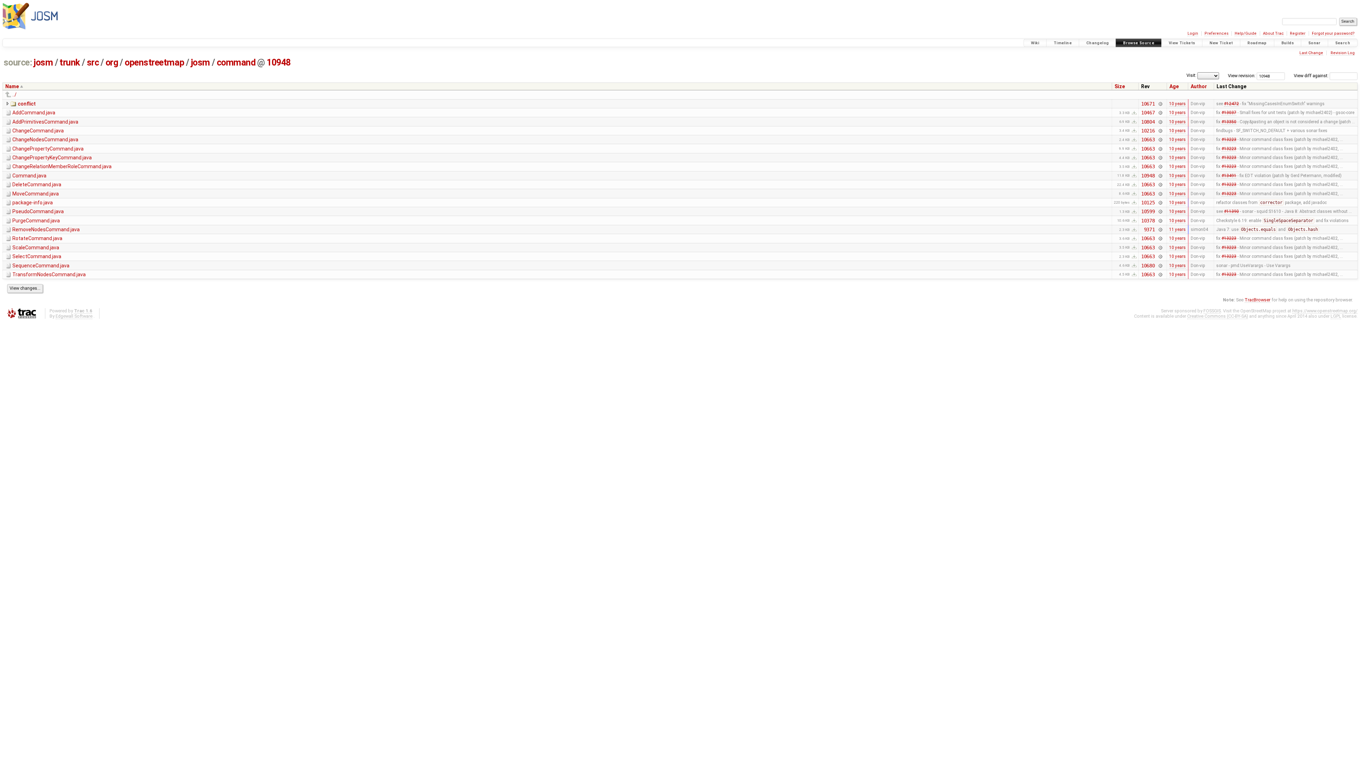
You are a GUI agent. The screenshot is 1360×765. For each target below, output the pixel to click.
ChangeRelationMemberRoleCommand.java (62, 166)
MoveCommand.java (35, 194)
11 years (1177, 229)
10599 (1148, 211)
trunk (70, 62)
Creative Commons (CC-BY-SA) (1217, 316)
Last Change (1311, 53)
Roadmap (1257, 43)
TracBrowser (1257, 299)
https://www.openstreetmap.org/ (1325, 310)
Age (1174, 86)
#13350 (1229, 121)
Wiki (1035, 43)
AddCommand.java (33, 112)
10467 (1148, 112)
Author (1199, 86)
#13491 (1229, 175)
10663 (1148, 139)
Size (1120, 86)
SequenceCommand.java (40, 265)
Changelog (1097, 43)
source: (18, 62)
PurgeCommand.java (36, 220)
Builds (1287, 43)
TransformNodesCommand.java (49, 274)
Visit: (1191, 75)
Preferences (1217, 33)
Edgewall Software (74, 316)
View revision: (1242, 75)
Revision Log (1343, 53)
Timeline (1063, 43)
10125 (1148, 202)
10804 (1148, 122)
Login (1193, 33)
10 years (1177, 103)
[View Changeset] (1160, 104)
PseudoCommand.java (38, 211)
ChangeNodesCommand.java (45, 139)
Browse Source (1138, 43)
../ (14, 94)
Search (1342, 43)
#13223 (1229, 139)
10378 (1148, 220)
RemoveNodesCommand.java (46, 229)
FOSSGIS (1212, 310)
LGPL (1336, 316)
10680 (1148, 265)
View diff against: (1312, 75)
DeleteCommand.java (36, 184)
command (236, 62)
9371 (1149, 229)
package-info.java (32, 202)
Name (12, 86)
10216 (1148, 131)
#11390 (1231, 211)
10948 (279, 62)
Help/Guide (1246, 33)
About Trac (1273, 33)
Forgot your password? (1333, 33)
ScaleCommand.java (35, 247)
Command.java (29, 175)
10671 (1148, 104)
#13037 (1229, 112)
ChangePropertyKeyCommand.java (52, 157)
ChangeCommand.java (38, 131)
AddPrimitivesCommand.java (45, 122)
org (112, 62)
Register (1297, 33)
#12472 (1231, 103)
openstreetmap (154, 62)
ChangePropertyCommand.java (48, 149)
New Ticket (1221, 43)
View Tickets (1182, 43)
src (93, 62)
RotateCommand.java (37, 238)
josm (43, 62)
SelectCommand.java (36, 256)
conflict (27, 104)
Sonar (1314, 43)
